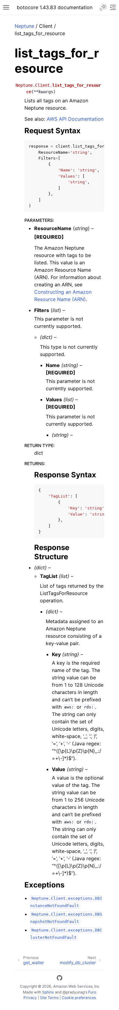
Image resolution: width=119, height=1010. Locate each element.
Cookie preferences (79, 997)
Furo (92, 992)
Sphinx (48, 992)
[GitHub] (59, 978)
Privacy (30, 997)
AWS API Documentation (75, 119)
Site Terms (49, 997)
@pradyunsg (74, 992)
